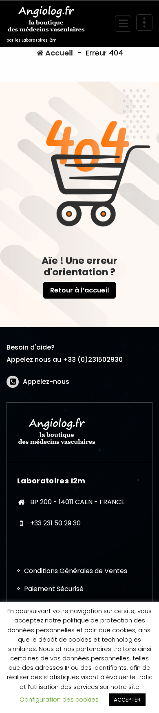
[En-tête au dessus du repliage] (144, 22)
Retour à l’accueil (79, 290)
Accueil (58, 53)
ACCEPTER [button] (127, 700)
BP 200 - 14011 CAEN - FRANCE (77, 502)
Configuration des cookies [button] (59, 699)
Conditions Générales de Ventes (75, 571)
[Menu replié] (123, 24)
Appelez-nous (46, 381)
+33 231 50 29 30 (55, 523)
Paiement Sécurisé (54, 588)
